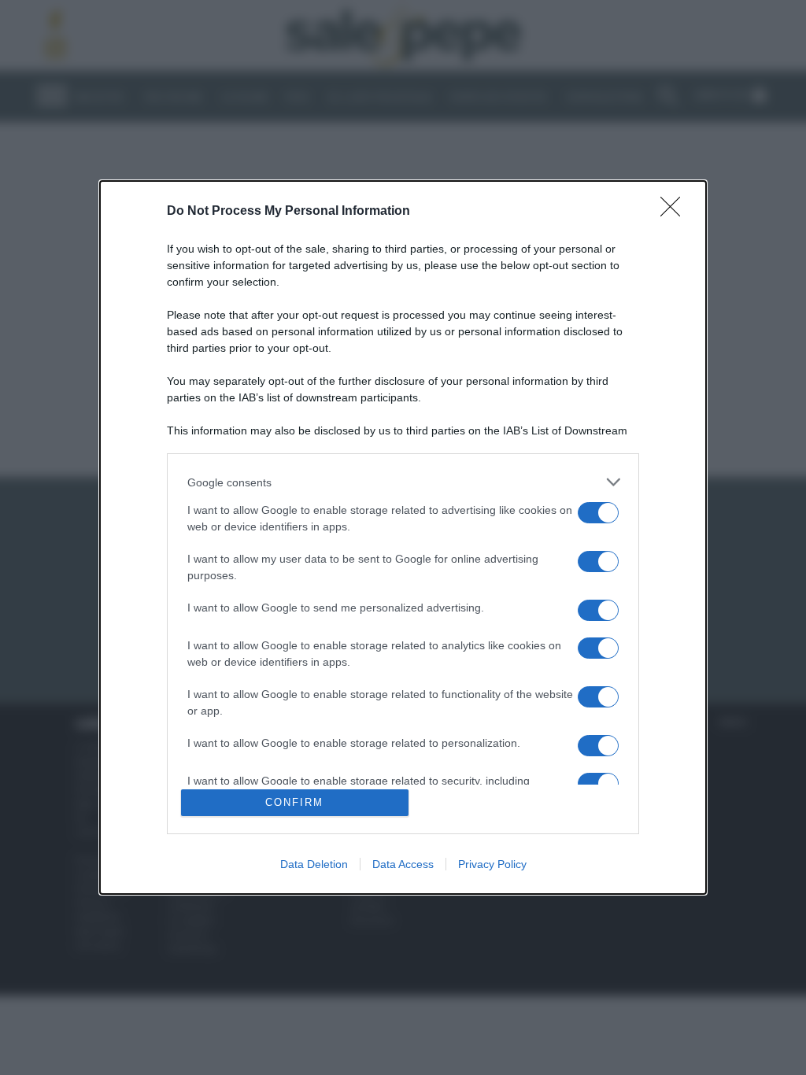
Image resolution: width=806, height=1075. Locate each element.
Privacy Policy (492, 864)
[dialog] (403, 537)
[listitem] (403, 482)
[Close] (675, 212)
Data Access (403, 864)
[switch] (598, 512)
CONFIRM (294, 802)
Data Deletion (314, 864)
